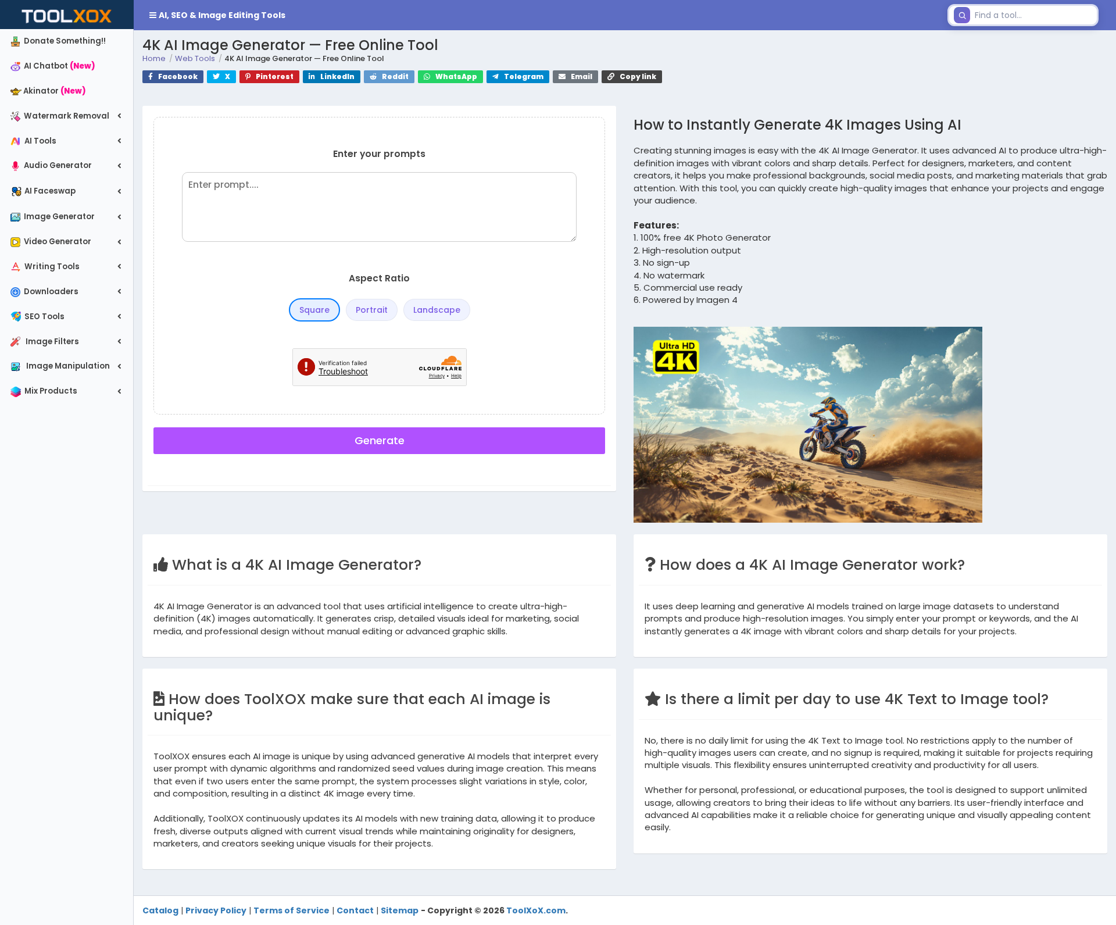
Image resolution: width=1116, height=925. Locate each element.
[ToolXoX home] (67, 14)
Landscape (436, 310)
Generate (380, 440)
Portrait (372, 310)
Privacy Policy (215, 910)
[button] (538, 15)
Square (314, 310)
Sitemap (400, 910)
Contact (355, 910)
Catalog (160, 910)
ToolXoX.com (536, 910)
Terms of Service (291, 910)
